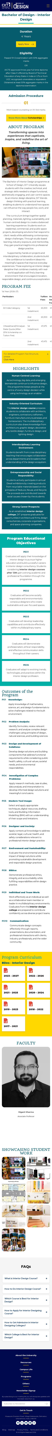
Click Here (9, 359)
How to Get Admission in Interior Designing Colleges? (26, 1324)
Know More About (25, 118)
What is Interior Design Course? (26, 1278)
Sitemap (11, 1430)
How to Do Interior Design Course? (26, 1289)
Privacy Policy (22, 1430)
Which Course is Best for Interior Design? (26, 1300)
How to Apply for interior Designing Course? (26, 1312)
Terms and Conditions (39, 1430)
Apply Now (24, 44)
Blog (4, 1430)
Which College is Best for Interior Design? (26, 1336)
